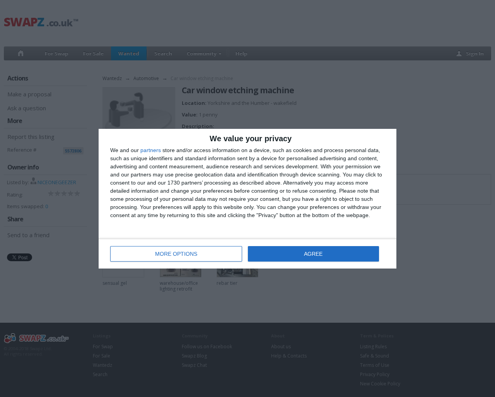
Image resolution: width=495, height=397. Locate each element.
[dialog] (247, 199)
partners (150, 150)
